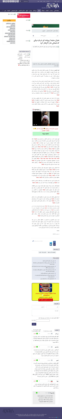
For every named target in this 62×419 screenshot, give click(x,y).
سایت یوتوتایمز (12, 40)
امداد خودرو (12, 43)
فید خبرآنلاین (18, 1)
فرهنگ (43, 11)
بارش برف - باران (42, 252)
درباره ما (44, 1)
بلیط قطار (6, 36)
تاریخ (27, 11)
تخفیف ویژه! (45, 134)
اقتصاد (47, 11)
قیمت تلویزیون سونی (10, 27)
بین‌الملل (35, 11)
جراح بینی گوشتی (11, 30)
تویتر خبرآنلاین (11, 1)
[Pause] (34, 125)
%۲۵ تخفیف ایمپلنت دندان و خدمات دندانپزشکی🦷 (46, 294)
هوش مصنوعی (14, 11)
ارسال (34, 324)
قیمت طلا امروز (11, 36)
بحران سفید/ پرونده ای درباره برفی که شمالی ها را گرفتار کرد (46, 42)
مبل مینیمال (12, 28)
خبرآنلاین (50, 6)
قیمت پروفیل (12, 38)
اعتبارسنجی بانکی (11, 35)
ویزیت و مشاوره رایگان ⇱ (45, 300)
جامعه (39, 11)
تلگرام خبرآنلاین (15, 1)
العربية (55, 1)
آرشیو (38, 1)
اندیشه (8, 11)
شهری (43, 31)
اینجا (52, 87)
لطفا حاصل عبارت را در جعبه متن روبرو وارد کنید (49, 318)
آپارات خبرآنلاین (8, 1)
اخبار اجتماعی (49, 31)
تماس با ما (47, 1)
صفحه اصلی (56, 11)
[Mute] (36, 125)
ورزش (30, 11)
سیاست (51, 11)
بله (6, 1)
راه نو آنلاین (8, 23)
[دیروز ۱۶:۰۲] (26, 55)
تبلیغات (41, 1)
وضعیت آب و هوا (51, 252)
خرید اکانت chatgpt (11, 41)
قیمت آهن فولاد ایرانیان (10, 33)
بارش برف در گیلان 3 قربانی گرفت (48, 261)
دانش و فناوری (22, 11)
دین (5, 11)
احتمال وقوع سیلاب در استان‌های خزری (47, 278)
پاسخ (35, 333)
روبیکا (4, 1)
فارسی (58, 1)
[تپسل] (32, 25)
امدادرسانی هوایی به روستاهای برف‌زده (47, 273)
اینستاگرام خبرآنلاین (13, 1)
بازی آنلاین (13, 25)
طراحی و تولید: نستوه (52, 417)
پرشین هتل (12, 31)
